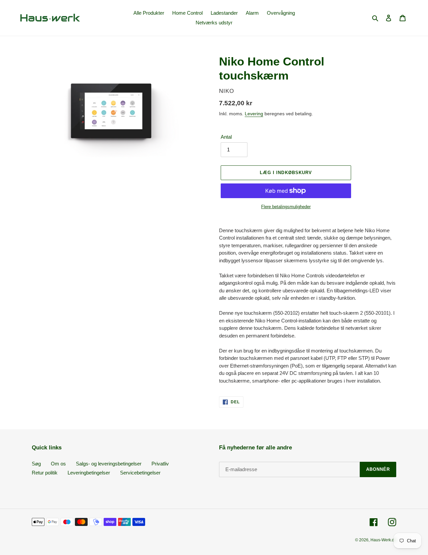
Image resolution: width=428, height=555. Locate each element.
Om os (58, 463)
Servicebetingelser (140, 472)
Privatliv (160, 463)
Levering (254, 113)
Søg (36, 463)
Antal (226, 137)
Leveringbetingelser (89, 472)
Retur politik (45, 472)
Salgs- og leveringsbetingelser (108, 463)
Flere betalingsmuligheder (286, 206)
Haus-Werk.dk (383, 540)
